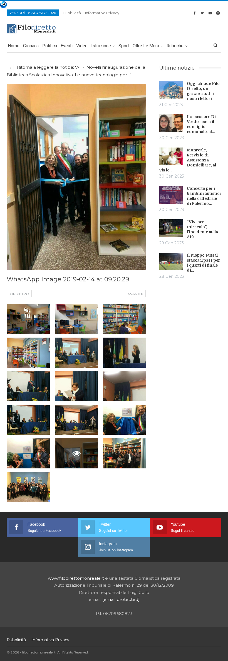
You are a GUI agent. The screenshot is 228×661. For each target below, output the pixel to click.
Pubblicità (72, 13)
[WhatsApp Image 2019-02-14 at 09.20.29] (28, 319)
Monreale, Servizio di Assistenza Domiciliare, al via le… (187, 160)
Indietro (20, 294)
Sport (123, 45)
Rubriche (175, 45)
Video (82, 45)
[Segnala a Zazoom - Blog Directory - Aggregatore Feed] (3, 4)
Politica (49, 45)
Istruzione (101, 45)
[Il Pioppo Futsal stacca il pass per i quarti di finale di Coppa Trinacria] (171, 262)
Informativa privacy (102, 13)
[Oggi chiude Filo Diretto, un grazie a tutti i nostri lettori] (171, 90)
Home (13, 45)
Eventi (67, 45)
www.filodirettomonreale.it (76, 578)
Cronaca (31, 45)
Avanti (134, 294)
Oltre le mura (146, 45)
